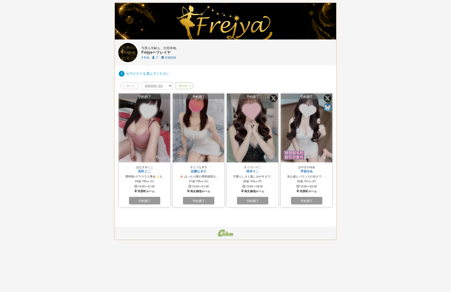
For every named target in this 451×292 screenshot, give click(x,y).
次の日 (182, 85)
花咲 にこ (144, 171)
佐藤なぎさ (198, 171)
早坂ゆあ (306, 171)
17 (157, 57)
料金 (145, 57)
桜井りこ (252, 171)
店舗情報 (170, 57)
